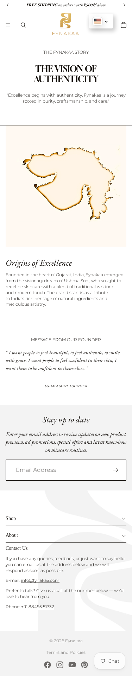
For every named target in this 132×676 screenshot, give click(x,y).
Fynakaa (74, 640)
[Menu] (8, 25)
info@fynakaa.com (40, 580)
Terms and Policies (66, 652)
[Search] (23, 25)
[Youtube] (72, 665)
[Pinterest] (84, 665)
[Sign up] (115, 470)
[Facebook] (47, 665)
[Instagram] (60, 665)
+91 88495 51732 (37, 606)
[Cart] (123, 25)
